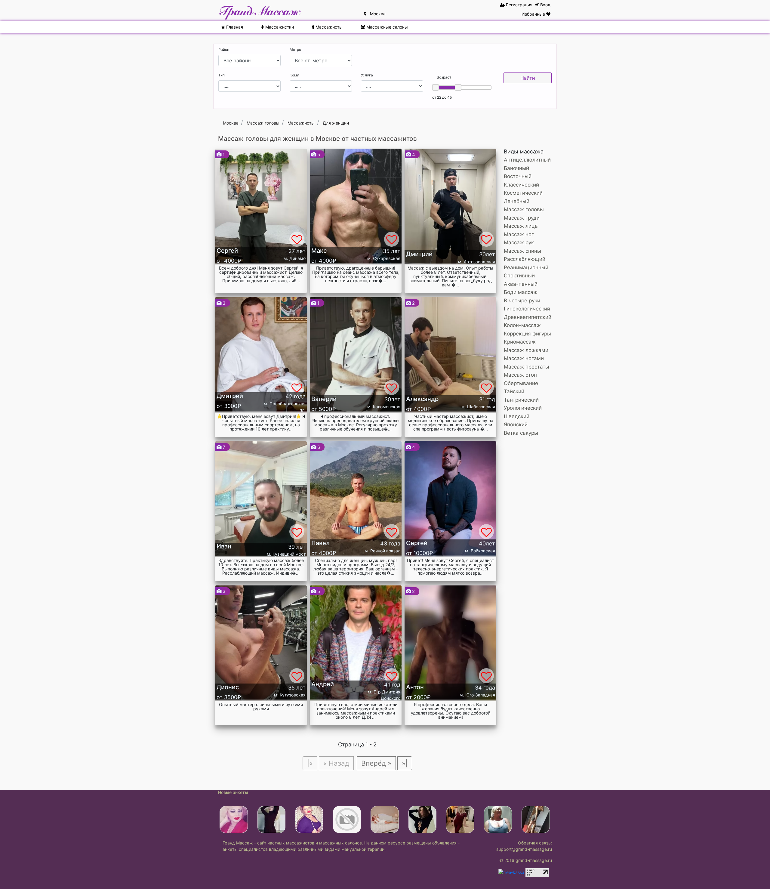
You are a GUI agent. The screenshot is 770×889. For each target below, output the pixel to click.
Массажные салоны (386, 26)
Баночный (516, 168)
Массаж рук (519, 242)
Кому (294, 75)
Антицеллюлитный (527, 160)
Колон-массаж (522, 325)
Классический (521, 185)
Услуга (367, 75)
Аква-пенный (520, 284)
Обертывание (521, 383)
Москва (376, 13)
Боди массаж (520, 292)
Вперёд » (376, 763)
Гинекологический (527, 309)
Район (223, 49)
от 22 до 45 (442, 97)
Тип (221, 75)
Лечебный (516, 201)
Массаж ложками (526, 350)
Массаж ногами (524, 358)
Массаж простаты (526, 367)
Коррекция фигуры (527, 334)
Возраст (444, 77)
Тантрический (521, 400)
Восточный (517, 176)
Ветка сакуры (521, 433)
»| (405, 763)
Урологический (523, 408)
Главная (234, 26)
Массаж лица (521, 226)
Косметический (523, 193)
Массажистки (279, 26)
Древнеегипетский (527, 317)
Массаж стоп (520, 375)
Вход (544, 4)
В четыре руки (522, 301)
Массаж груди (522, 218)
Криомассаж (520, 342)
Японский (516, 424)
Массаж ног (519, 234)
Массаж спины (522, 251)
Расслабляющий (524, 259)
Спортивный (519, 276)
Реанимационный (526, 267)
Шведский (516, 416)
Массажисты (328, 26)
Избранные (534, 14)
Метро (295, 49)
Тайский (514, 391)
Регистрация (518, 4)
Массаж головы (524, 209)
